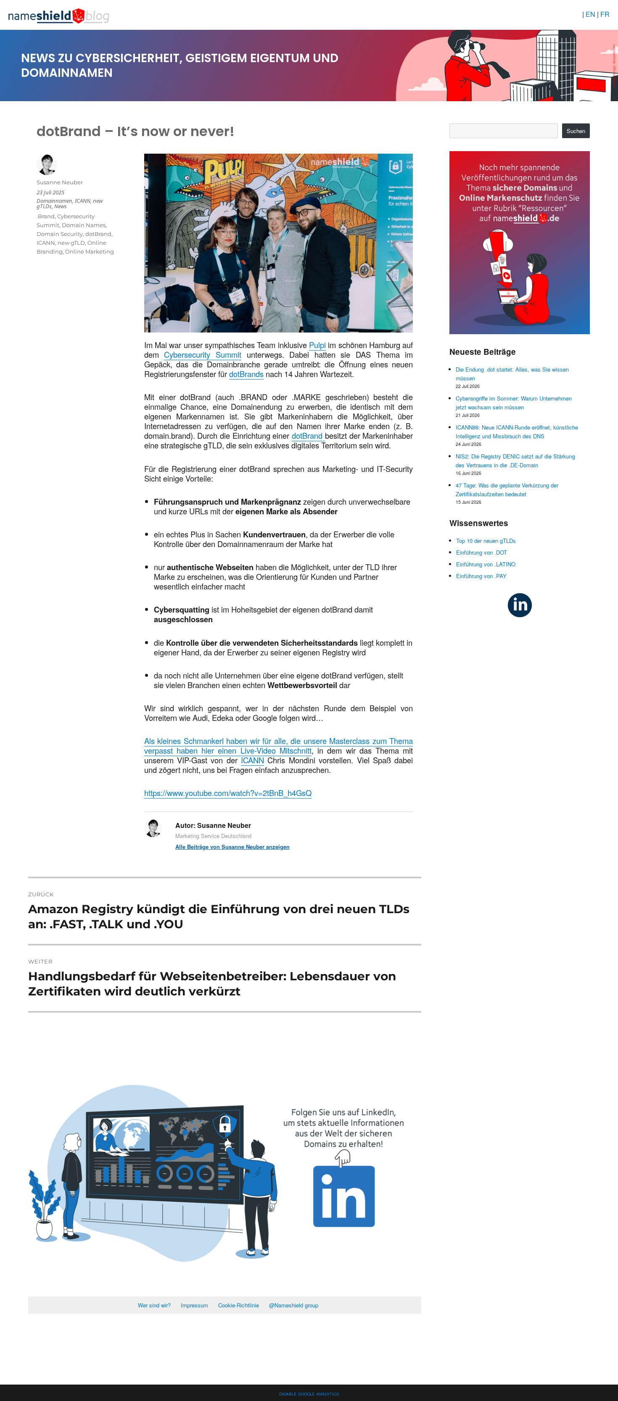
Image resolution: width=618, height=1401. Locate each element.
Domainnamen (54, 200)
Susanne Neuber (60, 182)
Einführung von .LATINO (485, 564)
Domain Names (84, 225)
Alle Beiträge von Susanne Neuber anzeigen (232, 847)
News (60, 206)
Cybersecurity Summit (202, 354)
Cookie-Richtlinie (238, 1305)
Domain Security (60, 233)
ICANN (252, 759)
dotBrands (246, 373)
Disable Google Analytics (309, 1393)
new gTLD (71, 242)
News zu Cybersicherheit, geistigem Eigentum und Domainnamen (179, 65)
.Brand (46, 216)
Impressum (194, 1305)
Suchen (576, 131)
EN (591, 14)
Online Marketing (89, 251)
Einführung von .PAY (481, 576)
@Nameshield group (293, 1305)
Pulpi (317, 344)
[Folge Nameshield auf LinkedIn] (520, 604)
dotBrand (308, 435)
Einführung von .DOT (481, 552)
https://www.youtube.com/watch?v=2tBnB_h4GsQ (228, 792)
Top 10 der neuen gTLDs (486, 541)
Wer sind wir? (154, 1305)
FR (605, 14)
